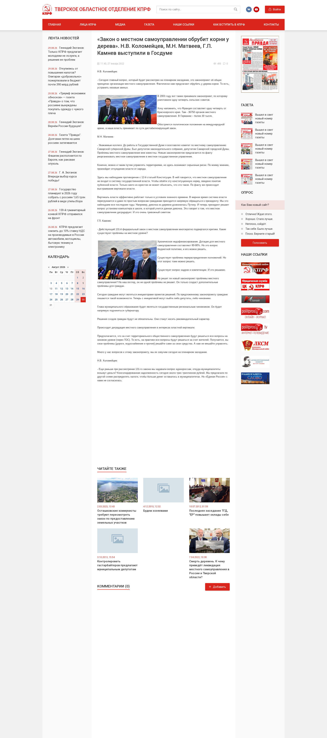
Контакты (271, 24)
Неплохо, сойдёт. (256, 223)
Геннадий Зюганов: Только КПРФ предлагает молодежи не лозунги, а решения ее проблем (66, 53)
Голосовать (260, 242)
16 (83, 288)
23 (83, 294)
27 (66, 299)
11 (56, 288)
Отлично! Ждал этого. (258, 214)
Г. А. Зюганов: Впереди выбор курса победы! (62, 176)
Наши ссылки (183, 24)
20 (66, 294)
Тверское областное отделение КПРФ (103, 9)
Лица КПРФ (88, 24)
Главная (54, 24)
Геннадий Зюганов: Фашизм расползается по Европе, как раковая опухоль (66, 157)
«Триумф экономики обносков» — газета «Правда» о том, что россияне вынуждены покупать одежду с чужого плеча (66, 103)
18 (56, 294)
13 (66, 288)
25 (56, 299)
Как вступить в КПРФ (229, 24)
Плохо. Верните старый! (260, 233)
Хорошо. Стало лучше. (259, 218)
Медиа (120, 24)
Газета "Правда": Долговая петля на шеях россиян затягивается (64, 139)
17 (51, 294)
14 (72, 288)
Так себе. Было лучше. (259, 228)
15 (77, 288)
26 (61, 299)
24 (51, 299)
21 (72, 294)
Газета (149, 24)
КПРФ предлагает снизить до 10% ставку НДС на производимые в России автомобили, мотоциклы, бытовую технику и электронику (66, 236)
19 (61, 294)
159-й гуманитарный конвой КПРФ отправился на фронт (66, 214)
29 (77, 299)
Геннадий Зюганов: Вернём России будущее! (66, 124)
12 (61, 288)
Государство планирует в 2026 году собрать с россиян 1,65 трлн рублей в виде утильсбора (66, 195)
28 (72, 299)
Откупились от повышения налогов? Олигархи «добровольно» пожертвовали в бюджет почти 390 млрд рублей (64, 76)
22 (77, 294)
